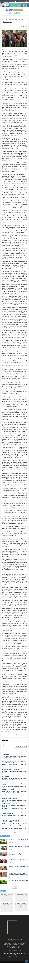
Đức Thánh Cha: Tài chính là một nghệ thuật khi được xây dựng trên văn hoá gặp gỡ (11, 825)
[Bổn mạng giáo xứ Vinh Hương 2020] (6, 907)
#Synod (15, 110)
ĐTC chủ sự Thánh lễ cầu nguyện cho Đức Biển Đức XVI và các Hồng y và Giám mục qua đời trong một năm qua (11, 788)
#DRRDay (7, 406)
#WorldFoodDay (22, 316)
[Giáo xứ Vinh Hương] (14, 11)
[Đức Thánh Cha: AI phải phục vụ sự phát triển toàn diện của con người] (3, 854)
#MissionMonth (22, 232)
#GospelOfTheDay (9, 99)
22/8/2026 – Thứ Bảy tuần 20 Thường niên (18, 866)
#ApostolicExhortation (10, 362)
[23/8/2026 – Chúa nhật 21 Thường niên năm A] (3, 848)
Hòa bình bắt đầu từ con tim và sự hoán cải (18, 880)
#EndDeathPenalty (19, 469)
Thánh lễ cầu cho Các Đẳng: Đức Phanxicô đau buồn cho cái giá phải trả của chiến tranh (11, 780)
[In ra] (24, 26)
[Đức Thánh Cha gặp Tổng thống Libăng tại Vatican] (3, 861)
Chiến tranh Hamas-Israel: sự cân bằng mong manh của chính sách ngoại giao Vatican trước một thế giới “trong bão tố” (11, 820)
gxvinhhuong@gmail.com (15, 950)
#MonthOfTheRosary (9, 133)
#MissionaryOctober (12, 259)
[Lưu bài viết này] (26, 26)
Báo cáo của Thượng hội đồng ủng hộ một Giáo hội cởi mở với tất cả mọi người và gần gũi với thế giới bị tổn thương (11, 802)
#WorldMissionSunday (9, 222)
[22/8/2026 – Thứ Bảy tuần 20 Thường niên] (3, 868)
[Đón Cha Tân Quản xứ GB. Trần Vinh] (6, 897)
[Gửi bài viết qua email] (21, 26)
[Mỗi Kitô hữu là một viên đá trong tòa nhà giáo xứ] (3, 841)
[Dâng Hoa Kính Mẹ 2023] (21, 897)
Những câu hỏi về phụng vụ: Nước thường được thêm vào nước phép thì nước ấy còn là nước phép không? (18, 875)
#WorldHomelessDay (19, 484)
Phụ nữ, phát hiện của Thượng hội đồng (11, 832)
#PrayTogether (8, 56)
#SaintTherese (19, 362)
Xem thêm (15, 887)
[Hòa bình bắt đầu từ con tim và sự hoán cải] (3, 882)
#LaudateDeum (14, 406)
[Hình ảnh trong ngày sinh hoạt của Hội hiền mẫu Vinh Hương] (21, 906)
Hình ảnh (3, 891)
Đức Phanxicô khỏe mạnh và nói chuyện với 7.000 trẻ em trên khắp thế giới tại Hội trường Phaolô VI (11, 758)
